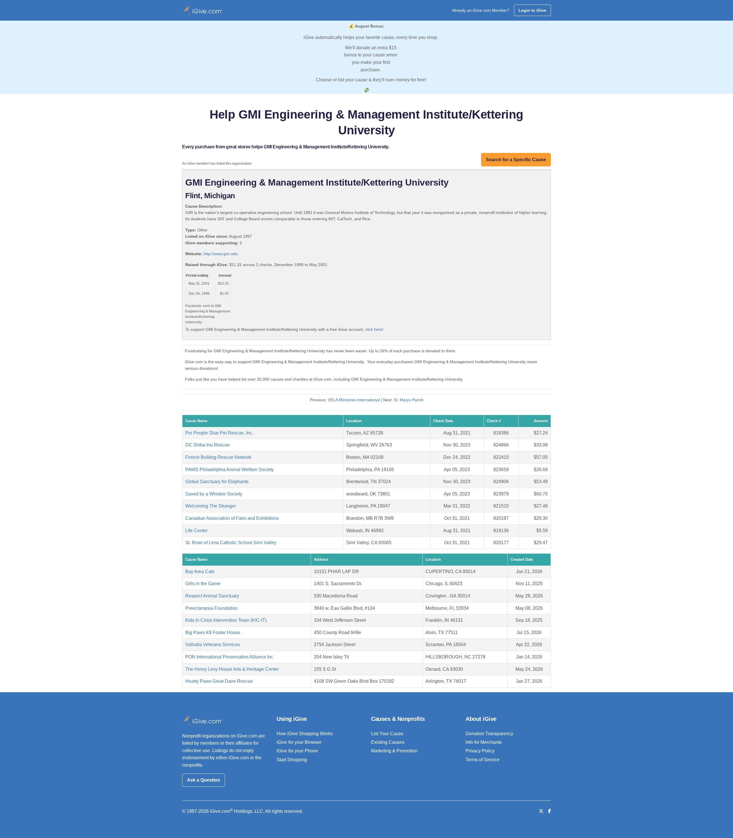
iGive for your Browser (299, 742)
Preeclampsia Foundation (211, 608)
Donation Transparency (489, 733)
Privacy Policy (480, 750)
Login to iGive (532, 10)
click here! (374, 329)
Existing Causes (387, 742)
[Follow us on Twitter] (541, 811)
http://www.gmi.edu (221, 253)
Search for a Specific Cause (516, 159)
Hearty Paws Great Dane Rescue (219, 681)
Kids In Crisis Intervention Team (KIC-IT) (226, 620)
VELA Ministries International (354, 400)
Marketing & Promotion (394, 750)
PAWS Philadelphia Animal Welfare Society (229, 469)
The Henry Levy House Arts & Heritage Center (232, 669)
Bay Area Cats (199, 571)
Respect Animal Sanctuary (212, 595)
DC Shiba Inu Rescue (207, 444)
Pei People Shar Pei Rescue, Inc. (219, 432)
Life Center (196, 530)
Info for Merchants (484, 742)
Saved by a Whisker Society (213, 493)
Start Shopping (292, 759)
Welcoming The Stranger (210, 505)
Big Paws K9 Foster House (212, 632)
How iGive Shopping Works (305, 733)
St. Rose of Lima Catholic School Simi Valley (230, 542)
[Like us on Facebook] (549, 811)
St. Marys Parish (408, 400)
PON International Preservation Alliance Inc (229, 656)
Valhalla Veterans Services (212, 644)
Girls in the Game (202, 583)
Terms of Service (482, 759)
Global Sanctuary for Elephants (217, 481)
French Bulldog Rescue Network (218, 457)
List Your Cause (387, 733)
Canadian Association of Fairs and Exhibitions (232, 518)
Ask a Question (203, 780)
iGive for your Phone (297, 750)
